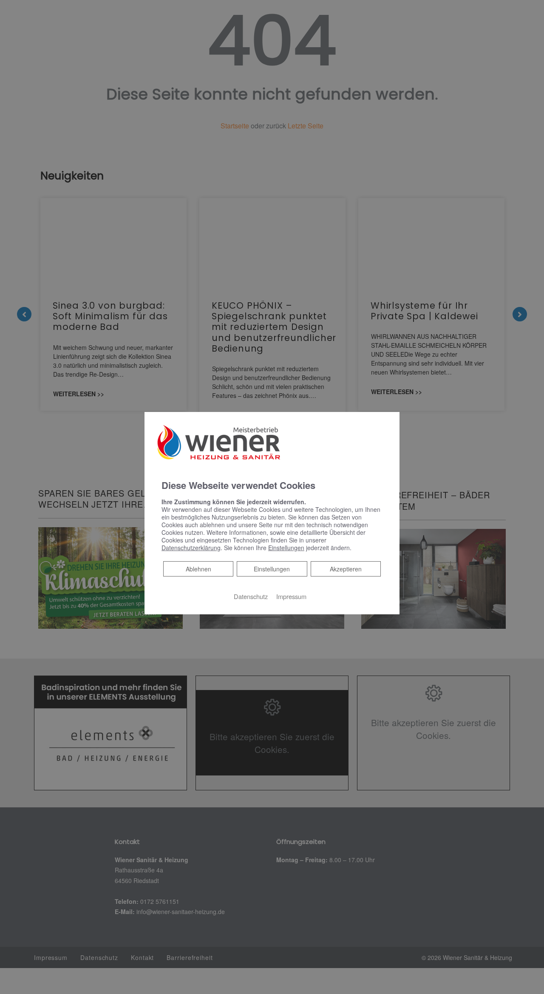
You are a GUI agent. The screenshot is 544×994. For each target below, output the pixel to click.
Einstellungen (272, 569)
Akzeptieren (346, 569)
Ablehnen (198, 568)
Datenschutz (251, 596)
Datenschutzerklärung (191, 547)
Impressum (291, 596)
